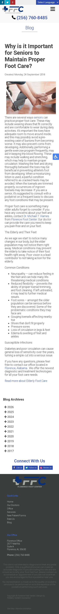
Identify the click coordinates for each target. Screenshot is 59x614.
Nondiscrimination (23, 609)
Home (10, 501)
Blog (9, 522)
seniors (38, 117)
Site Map (10, 609)
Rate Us (11, 519)
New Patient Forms (16, 515)
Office (10, 508)
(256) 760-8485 (32, 17)
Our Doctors (13, 505)
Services (11, 512)
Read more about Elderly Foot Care (26, 380)
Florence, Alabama (16, 368)
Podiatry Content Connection (19, 598)
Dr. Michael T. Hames (36, 216)
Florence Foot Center (24, 219)
